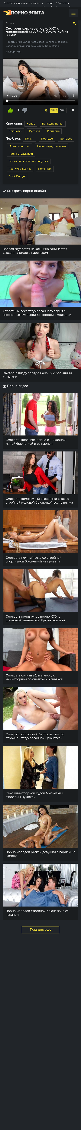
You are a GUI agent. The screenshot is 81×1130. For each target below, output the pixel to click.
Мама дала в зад (19, 146)
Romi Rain (45, 169)
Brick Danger (17, 176)
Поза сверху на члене (51, 146)
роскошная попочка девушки (28, 161)
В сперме (53, 131)
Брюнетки (15, 131)
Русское (34, 131)
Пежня (29, 139)
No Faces (66, 139)
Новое (31, 124)
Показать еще (40, 929)
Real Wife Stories (20, 169)
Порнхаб (47, 139)
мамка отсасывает (21, 154)
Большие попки (52, 124)
